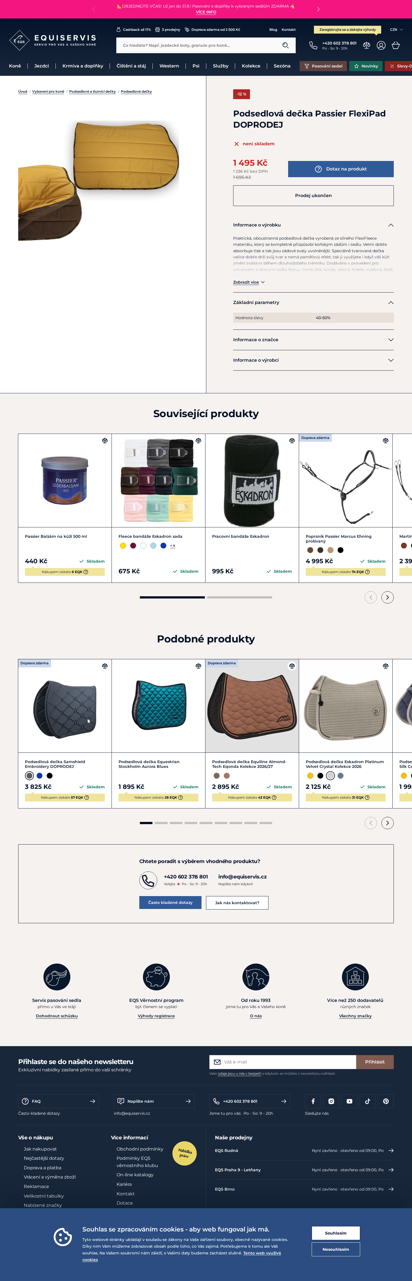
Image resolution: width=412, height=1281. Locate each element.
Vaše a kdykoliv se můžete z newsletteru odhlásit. (272, 1073)
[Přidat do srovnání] (104, 440)
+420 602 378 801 (240, 1101)
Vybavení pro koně (48, 91)
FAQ (36, 1101)
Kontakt (289, 29)
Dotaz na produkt (346, 169)
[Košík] (395, 45)
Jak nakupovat (40, 1149)
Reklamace (36, 1186)
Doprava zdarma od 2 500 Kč (215, 29)
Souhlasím (336, 1233)
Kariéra (124, 1184)
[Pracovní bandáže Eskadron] (252, 480)
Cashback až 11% (137, 29)
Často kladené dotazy (170, 902)
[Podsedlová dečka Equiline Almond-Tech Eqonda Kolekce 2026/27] (252, 705)
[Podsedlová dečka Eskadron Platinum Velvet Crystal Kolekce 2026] (345, 705)
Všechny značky (355, 1015)
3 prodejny (171, 29)
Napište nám (141, 1101)
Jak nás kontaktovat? (237, 902)
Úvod (22, 91)
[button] (318, 9)
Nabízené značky (43, 1205)
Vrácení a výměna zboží (50, 1177)
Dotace (125, 1203)
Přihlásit (375, 1062)
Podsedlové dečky (136, 91)
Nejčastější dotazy (44, 1158)
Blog (273, 29)
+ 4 (172, 545)
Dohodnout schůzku (57, 1015)
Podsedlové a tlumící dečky (92, 91)
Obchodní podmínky (140, 1149)
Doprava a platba (42, 1167)
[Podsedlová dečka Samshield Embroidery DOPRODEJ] (65, 705)
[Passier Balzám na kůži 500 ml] (65, 480)
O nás (256, 1015)
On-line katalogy (135, 1174)
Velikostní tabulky (44, 1196)
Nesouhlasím (336, 1249)
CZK (393, 29)
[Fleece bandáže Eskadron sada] (158, 480)
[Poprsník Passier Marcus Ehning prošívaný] (345, 480)
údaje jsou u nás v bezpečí (239, 1073)
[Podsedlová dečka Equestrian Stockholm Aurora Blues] (158, 705)
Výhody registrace (156, 1015)
